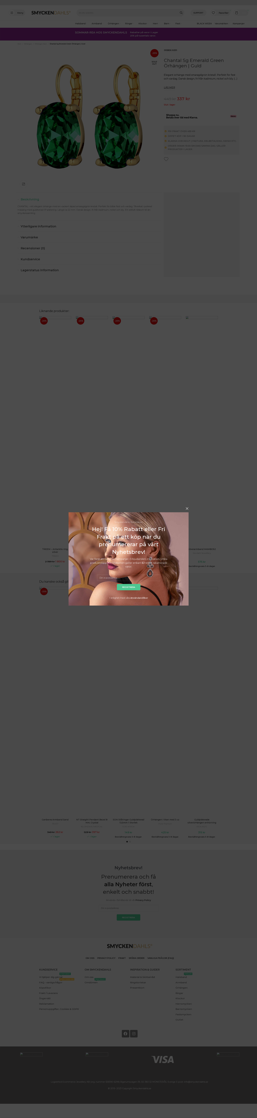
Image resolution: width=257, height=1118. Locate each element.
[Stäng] (187, 508)
